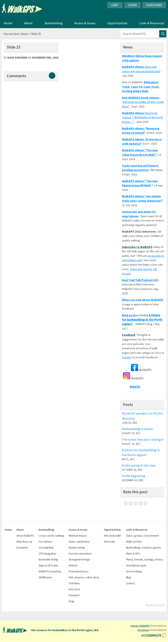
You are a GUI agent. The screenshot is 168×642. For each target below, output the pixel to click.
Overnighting (46, 547)
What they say (24, 541)
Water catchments (79, 541)
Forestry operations (80, 553)
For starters (45, 541)
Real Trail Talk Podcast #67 (140, 280)
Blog (128, 577)
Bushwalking (54, 23)
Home (8, 23)
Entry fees (74, 589)
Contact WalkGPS (140, 625)
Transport (74, 595)
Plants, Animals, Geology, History (144, 559)
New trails (109, 541)
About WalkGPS (25, 535)
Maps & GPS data (48, 565)
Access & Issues (84, 23)
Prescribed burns (78, 571)
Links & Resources (151, 23)
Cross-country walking (51, 535)
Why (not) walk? (112, 535)
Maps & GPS (133, 553)
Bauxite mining (77, 547)
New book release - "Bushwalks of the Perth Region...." (142, 117)
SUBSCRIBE (154, 5)
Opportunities (117, 23)
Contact (127, 357)
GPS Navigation (47, 553)
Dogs (72, 601)
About (28, 23)
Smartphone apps (136, 565)
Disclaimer (22, 547)
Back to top (153, 605)
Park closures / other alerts (84, 577)
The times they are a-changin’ (143, 439)
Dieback (73, 565)
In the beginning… (135, 476)
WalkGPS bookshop (50, 571)
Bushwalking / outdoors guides (143, 547)
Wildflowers (45, 577)
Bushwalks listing (48, 559)
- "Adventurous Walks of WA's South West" (143, 102)
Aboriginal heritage (79, 559)
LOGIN (132, 5)
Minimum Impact (78, 535)
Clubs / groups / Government (142, 535)
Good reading (134, 571)
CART (115, 5)
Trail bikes (74, 583)
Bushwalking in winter (137, 429)
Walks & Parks (134, 541)
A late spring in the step (139, 465)
